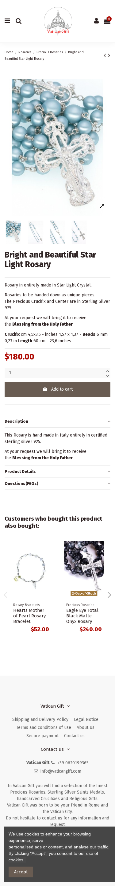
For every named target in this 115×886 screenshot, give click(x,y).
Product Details (20, 471)
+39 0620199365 (73, 763)
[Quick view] (48, 550)
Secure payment (42, 735)
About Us (85, 727)
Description (16, 421)
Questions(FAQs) (21, 483)
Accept (21, 872)
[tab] (57, 422)
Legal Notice (86, 719)
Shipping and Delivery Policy (40, 719)
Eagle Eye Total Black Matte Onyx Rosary (82, 616)
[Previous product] (106, 55)
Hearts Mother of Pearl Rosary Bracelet (29, 616)
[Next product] (109, 55)
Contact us (74, 735)
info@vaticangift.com (60, 771)
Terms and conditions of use (43, 727)
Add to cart (62, 389)
